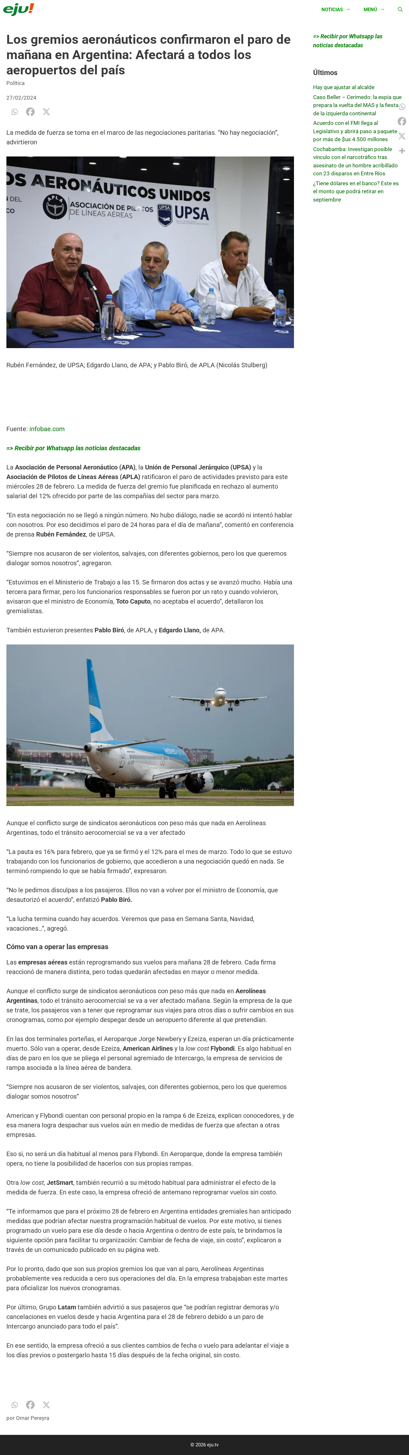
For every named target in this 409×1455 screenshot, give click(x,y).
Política (15, 83)
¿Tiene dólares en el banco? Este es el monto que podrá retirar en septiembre (356, 191)
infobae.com (47, 429)
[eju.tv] (20, 9)
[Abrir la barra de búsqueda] (400, 9)
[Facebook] (30, 112)
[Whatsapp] (14, 112)
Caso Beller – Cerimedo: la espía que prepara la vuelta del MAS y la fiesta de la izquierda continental (357, 105)
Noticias (332, 9)
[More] (402, 150)
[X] (46, 112)
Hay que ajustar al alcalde (343, 87)
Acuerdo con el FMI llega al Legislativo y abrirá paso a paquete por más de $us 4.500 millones (355, 131)
